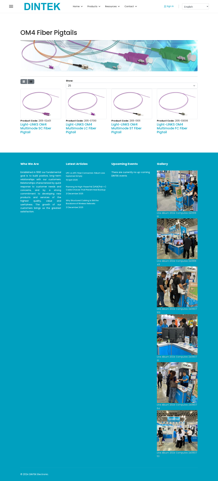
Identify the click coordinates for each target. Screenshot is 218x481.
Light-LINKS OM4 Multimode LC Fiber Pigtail (81, 128)
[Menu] (11, 6)
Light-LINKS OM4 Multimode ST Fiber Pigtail (126, 128)
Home (76, 6)
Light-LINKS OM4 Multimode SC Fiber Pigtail (35, 128)
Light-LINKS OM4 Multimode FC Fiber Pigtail (172, 128)
